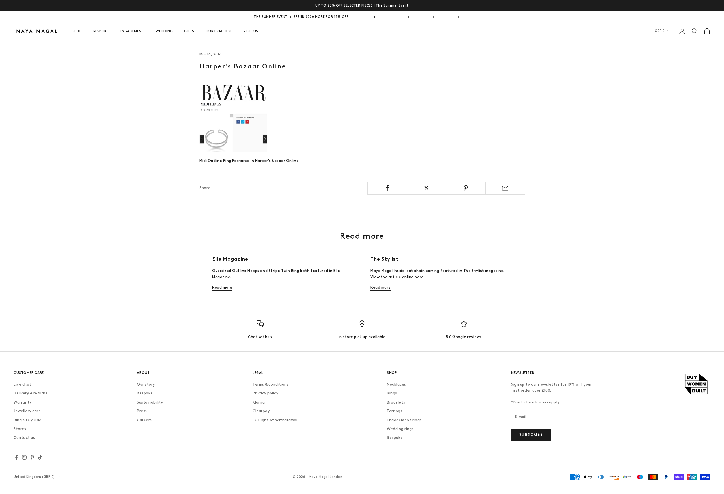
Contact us (24, 437)
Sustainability (150, 402)
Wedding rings (400, 429)
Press (142, 411)
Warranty (23, 402)
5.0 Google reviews (463, 337)
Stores (20, 429)
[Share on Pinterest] (465, 188)
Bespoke (145, 393)
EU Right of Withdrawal (275, 420)
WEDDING (164, 31)
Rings (392, 393)
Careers (144, 420)
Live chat (22, 384)
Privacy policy (265, 393)
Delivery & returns (30, 393)
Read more (222, 287)
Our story (146, 384)
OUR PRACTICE (219, 31)
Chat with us (260, 337)
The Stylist (384, 259)
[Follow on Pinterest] (32, 457)
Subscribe (531, 435)
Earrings (394, 411)
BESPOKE (100, 31)
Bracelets (396, 402)
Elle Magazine (230, 259)
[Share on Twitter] (426, 188)
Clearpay (261, 411)
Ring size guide (28, 420)
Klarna (259, 402)
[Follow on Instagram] (24, 457)
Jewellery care (27, 411)
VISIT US (250, 31)
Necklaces (396, 384)
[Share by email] (505, 188)
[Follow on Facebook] (16, 457)
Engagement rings (404, 420)
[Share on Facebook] (387, 188)
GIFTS (189, 31)
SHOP (76, 31)
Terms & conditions (270, 384)
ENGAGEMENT (132, 31)
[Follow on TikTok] (40, 457)
